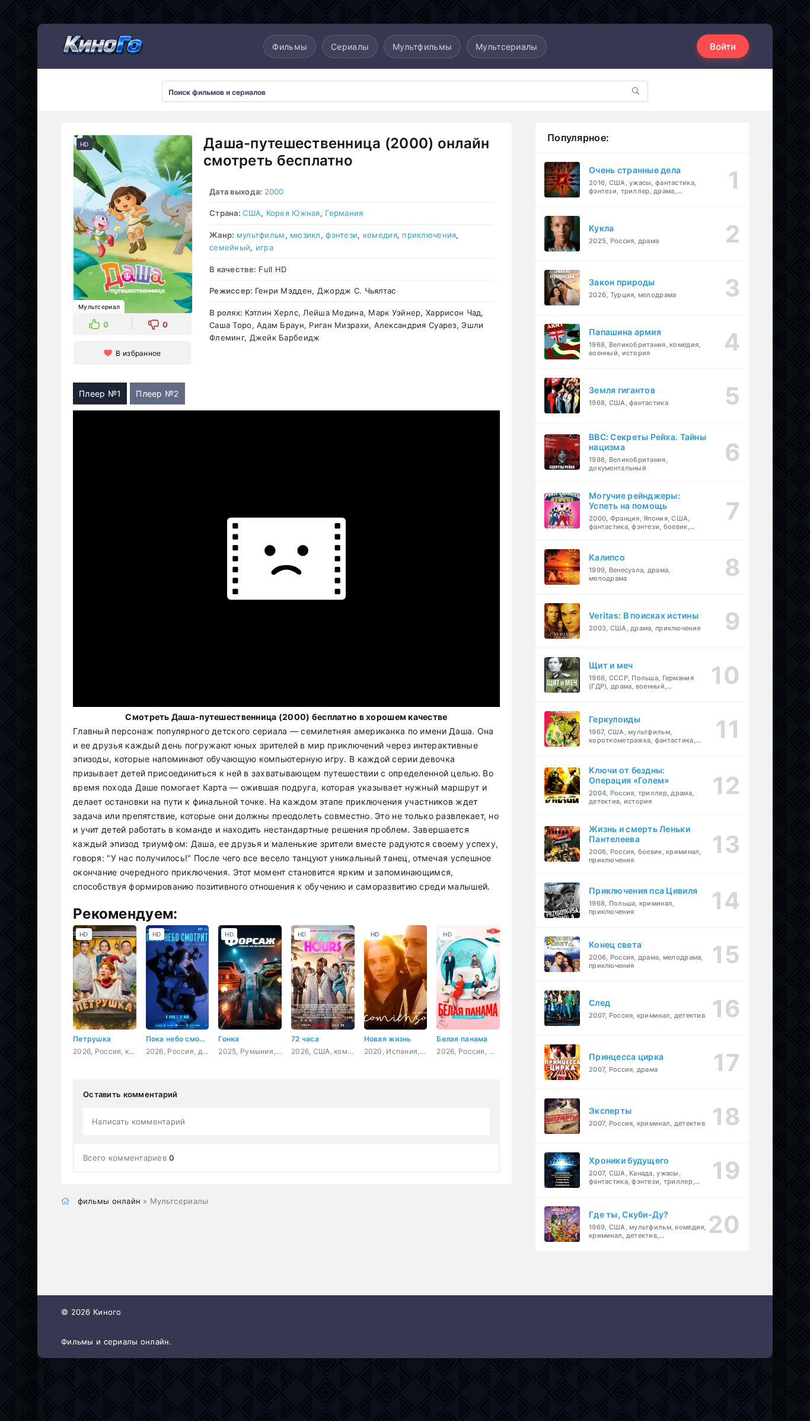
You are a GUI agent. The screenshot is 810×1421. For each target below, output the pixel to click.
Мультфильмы (422, 47)
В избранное (138, 353)
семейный (229, 247)
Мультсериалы (506, 47)
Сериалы (350, 47)
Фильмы (289, 47)
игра (264, 247)
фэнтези (342, 235)
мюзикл (305, 235)
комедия (380, 235)
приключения (429, 235)
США (252, 213)
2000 (274, 191)
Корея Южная (293, 213)
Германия (344, 213)
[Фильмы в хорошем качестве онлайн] (102, 46)
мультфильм (261, 235)
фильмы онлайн (109, 1201)
